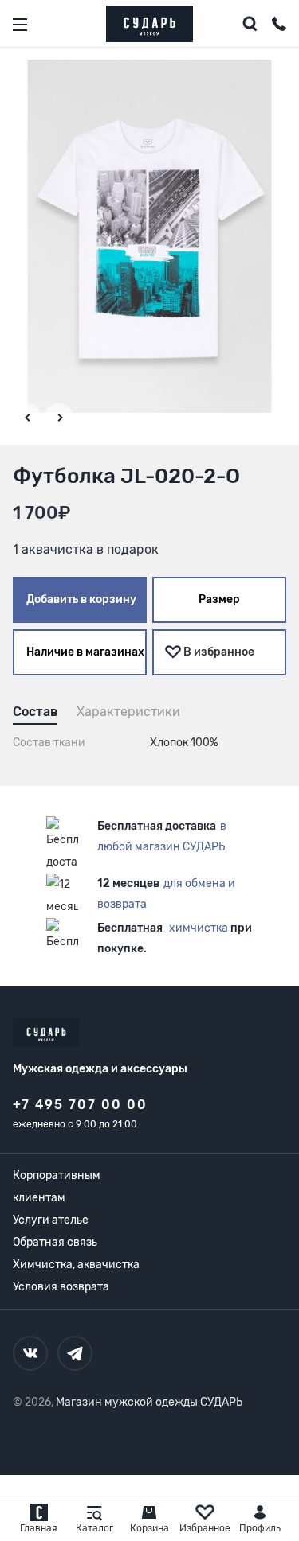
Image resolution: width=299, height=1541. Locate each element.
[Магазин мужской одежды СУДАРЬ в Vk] (30, 1353)
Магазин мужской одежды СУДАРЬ (149, 1402)
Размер (219, 599)
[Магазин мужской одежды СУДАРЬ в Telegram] (74, 1353)
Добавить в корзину (81, 599)
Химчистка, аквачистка (76, 1264)
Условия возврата (61, 1287)
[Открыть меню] (20, 24)
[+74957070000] (279, 26)
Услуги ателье (51, 1220)
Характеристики (128, 711)
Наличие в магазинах (85, 652)
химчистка (198, 928)
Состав (35, 711)
